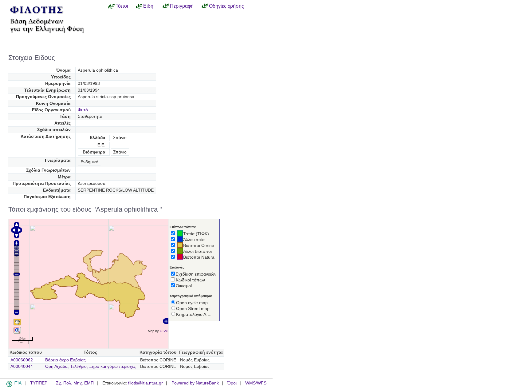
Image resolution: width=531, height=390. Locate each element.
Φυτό (83, 110)
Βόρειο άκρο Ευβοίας (65, 360)
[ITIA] (9, 385)
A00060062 (21, 360)
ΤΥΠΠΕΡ (38, 383)
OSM (163, 331)
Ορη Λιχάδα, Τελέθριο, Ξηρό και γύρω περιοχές (90, 366)
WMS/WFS (255, 383)
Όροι (232, 383)
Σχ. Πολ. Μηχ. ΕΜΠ (75, 383)
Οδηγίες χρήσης (226, 6)
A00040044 (21, 366)
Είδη (148, 6)
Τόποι (122, 6)
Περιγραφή (182, 6)
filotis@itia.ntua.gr (145, 383)
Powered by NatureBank (195, 383)
